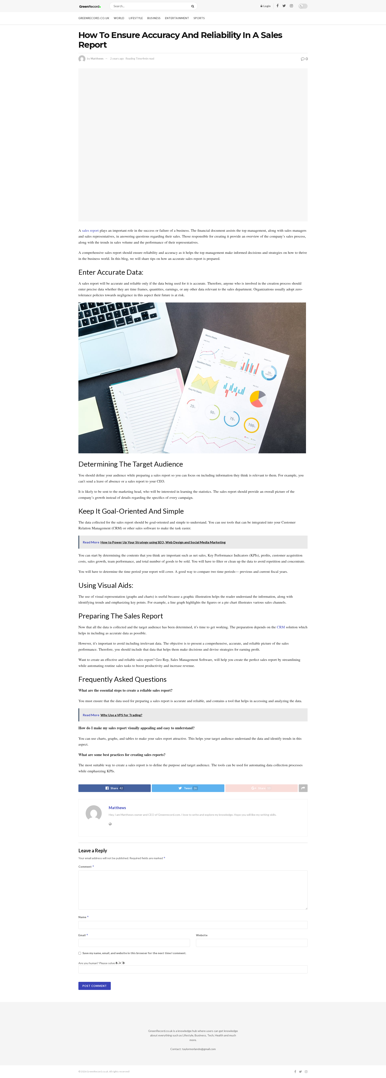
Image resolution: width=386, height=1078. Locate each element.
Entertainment (177, 18)
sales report (90, 230)
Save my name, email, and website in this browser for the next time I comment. (134, 953)
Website (201, 935)
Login (267, 6)
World (119, 18)
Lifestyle (136, 18)
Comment (86, 866)
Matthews (97, 58)
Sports (199, 18)
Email (83, 935)
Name (83, 917)
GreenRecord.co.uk (93, 18)
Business (154, 18)
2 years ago (117, 58)
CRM (281, 626)
